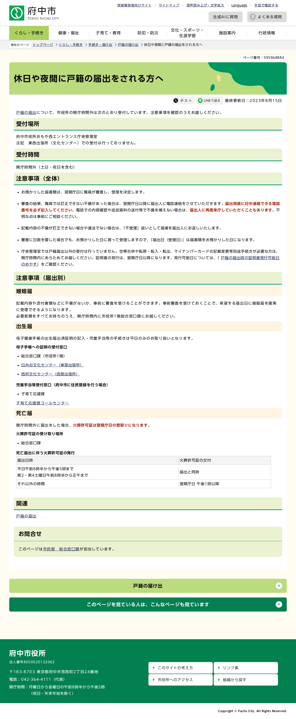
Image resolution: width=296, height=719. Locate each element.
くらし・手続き (29, 33)
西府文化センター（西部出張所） (50, 374)
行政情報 (267, 33)
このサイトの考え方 (175, 668)
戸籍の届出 (26, 112)
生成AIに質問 (225, 17)
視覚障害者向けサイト (134, 5)
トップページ (43, 44)
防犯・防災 (148, 33)
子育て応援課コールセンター (42, 403)
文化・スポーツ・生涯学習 (187, 33)
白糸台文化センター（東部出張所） (52, 365)
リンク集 (231, 668)
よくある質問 (270, 17)
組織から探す (235, 680)
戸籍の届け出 (128, 44)
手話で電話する (266, 5)
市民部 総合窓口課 (61, 549)
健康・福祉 (68, 33)
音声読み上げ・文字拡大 (205, 5)
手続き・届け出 (100, 44)
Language (239, 5)
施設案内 (227, 33)
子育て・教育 (108, 33)
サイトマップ (169, 5)
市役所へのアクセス (175, 680)
